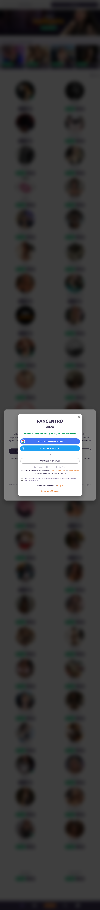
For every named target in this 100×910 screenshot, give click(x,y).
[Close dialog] (79, 417)
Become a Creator (50, 491)
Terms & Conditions (58, 470)
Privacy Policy (73, 470)
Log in (60, 486)
